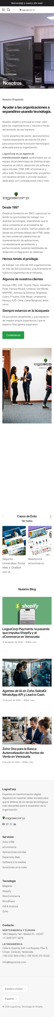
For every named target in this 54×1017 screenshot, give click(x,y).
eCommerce (9, 847)
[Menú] (3, 9)
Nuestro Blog (27, 589)
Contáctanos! (13, 335)
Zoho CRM (8, 841)
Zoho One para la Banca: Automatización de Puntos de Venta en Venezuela (23, 752)
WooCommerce (11, 896)
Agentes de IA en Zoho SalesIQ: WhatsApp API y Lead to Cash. (24, 693)
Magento (7, 885)
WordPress (8, 901)
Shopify (6, 891)
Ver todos (27, 520)
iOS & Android (10, 906)
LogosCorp (15, 1006)
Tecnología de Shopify (32, 1006)
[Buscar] (10, 9)
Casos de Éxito (27, 516)
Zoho (5, 911)
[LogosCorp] (27, 9)
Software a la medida (14, 862)
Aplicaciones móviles (14, 852)
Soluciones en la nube (14, 867)
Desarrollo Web (11, 857)
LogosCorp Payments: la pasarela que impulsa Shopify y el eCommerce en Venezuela (25, 633)
